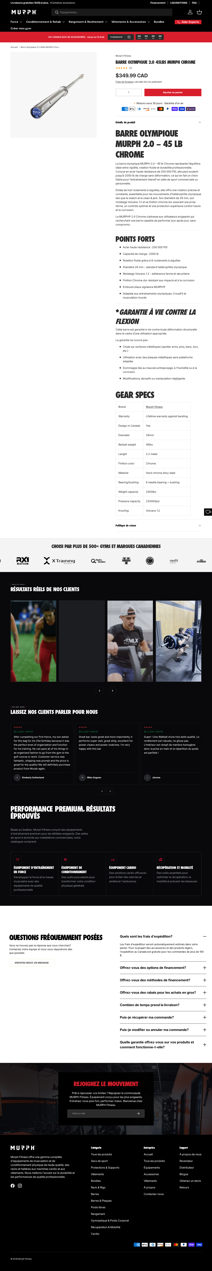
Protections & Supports (105, 1167)
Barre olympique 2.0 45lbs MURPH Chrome (40, 47)
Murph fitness (154, 406)
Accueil (14, 47)
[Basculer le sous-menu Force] (21, 22)
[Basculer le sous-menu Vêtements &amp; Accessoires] (149, 22)
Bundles (159, 22)
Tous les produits (101, 1154)
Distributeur (187, 1167)
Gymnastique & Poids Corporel (110, 1220)
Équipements (152, 1167)
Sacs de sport (99, 1161)
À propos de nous (190, 1154)
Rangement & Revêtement (86, 22)
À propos (149, 1187)
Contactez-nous (154, 1194)
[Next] (110, 791)
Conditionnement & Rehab (43, 22)
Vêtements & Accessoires (128, 22)
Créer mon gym (21, 28)
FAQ (194, 2)
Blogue (184, 1174)
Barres (95, 1194)
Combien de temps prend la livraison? (149, 1005)
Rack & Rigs (98, 1187)
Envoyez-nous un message (32, 962)
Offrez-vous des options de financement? (153, 968)
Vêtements (97, 1174)
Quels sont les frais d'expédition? (146, 936)
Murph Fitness (123, 55)
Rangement (98, 1214)
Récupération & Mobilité (105, 1227)
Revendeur (186, 1161)
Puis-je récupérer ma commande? (147, 1017)
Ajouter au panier (173, 92)
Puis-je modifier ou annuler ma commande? (154, 1030)
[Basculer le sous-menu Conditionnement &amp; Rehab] (63, 22)
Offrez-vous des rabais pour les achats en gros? (158, 993)
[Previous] (102, 791)
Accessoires (151, 1174)
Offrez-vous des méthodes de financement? (155, 980)
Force (14, 22)
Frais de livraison (125, 81)
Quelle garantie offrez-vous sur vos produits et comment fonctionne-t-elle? (157, 1044)
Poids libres (98, 1207)
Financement (157, 2)
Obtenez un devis (190, 1180)
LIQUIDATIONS (178, 2)
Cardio (95, 1233)
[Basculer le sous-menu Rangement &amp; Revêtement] (106, 22)
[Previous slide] (100, 691)
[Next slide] (112, 691)
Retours (184, 1187)
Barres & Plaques (101, 1200)
